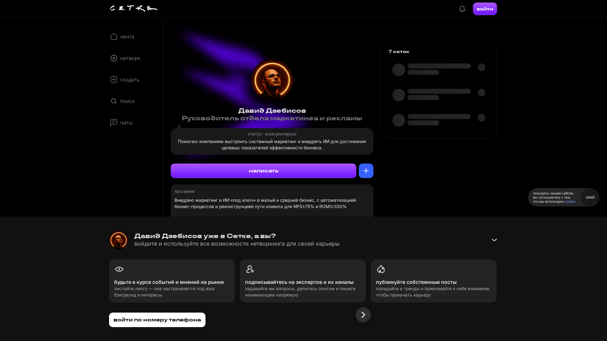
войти (485, 9)
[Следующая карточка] (363, 314)
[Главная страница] (133, 9)
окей (590, 197)
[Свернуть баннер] (494, 240)
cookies (570, 201)
